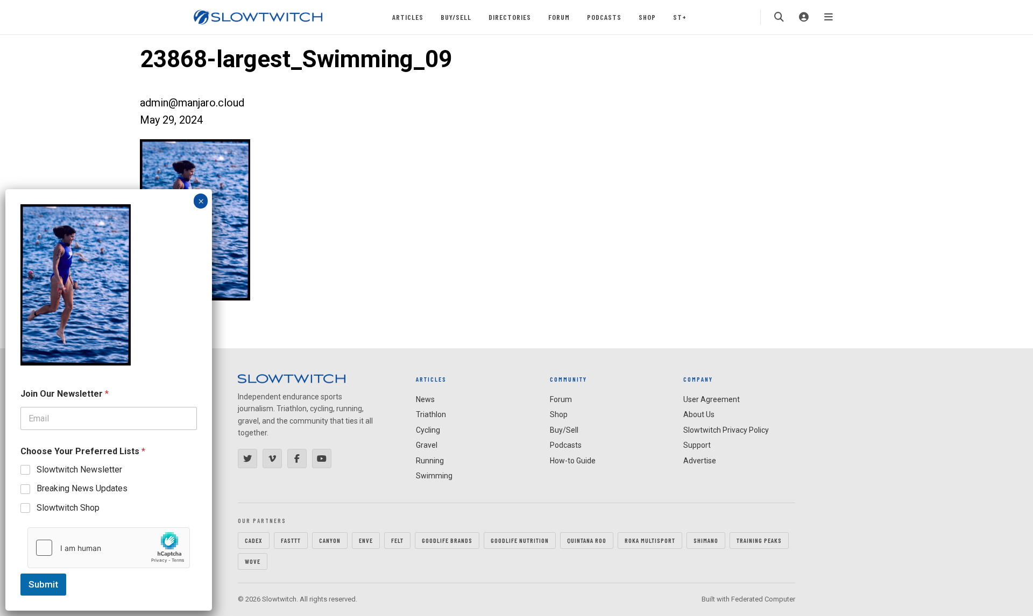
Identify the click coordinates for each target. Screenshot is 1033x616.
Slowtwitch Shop (68, 508)
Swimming (434, 475)
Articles (407, 17)
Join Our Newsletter (64, 394)
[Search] (779, 17)
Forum (559, 17)
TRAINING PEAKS (759, 540)
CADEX (254, 540)
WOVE (252, 561)
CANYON (330, 540)
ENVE (366, 540)
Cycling (428, 430)
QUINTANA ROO (586, 540)
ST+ (680, 17)
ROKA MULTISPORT (650, 540)
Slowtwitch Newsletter (79, 469)
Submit (43, 584)
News (425, 399)
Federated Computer (763, 599)
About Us (698, 414)
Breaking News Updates (82, 488)
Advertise (699, 460)
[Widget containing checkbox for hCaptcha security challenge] (108, 547)
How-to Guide (573, 460)
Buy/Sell (456, 17)
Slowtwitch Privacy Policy (726, 430)
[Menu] (828, 17)
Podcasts (604, 17)
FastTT (291, 540)
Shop (647, 17)
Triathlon (431, 414)
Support (697, 445)
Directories (510, 17)
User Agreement (711, 399)
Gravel (426, 445)
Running (430, 460)
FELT (397, 540)
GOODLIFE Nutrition (520, 540)
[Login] (804, 17)
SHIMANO (706, 540)
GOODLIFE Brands (447, 540)
